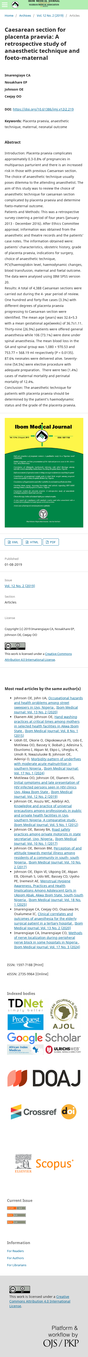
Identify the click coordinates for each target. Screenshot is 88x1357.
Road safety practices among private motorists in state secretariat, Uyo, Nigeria (47, 834)
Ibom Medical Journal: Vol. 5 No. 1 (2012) (46, 824)
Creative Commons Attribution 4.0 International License (39, 1301)
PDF (52, 542)
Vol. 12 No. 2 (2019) (50, 15)
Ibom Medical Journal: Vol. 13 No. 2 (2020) (46, 709)
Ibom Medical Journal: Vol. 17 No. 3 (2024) (47, 947)
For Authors (15, 1258)
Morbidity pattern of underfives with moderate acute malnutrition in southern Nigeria (47, 764)
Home (9, 15)
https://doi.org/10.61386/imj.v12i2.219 (43, 109)
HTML (33, 542)
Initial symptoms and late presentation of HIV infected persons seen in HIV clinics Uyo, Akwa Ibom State (46, 787)
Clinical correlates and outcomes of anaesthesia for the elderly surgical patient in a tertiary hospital (45, 918)
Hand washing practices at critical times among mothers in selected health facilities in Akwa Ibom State (47, 724)
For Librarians (16, 1265)
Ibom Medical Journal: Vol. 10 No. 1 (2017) (45, 841)
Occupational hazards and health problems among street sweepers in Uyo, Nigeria (48, 703)
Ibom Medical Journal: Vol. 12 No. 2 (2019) (43, 794)
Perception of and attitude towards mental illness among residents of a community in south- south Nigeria (48, 855)
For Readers (15, 1251)
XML (14, 542)
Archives (25, 15)
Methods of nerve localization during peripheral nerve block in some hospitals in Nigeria (48, 937)
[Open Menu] (4, 4)
